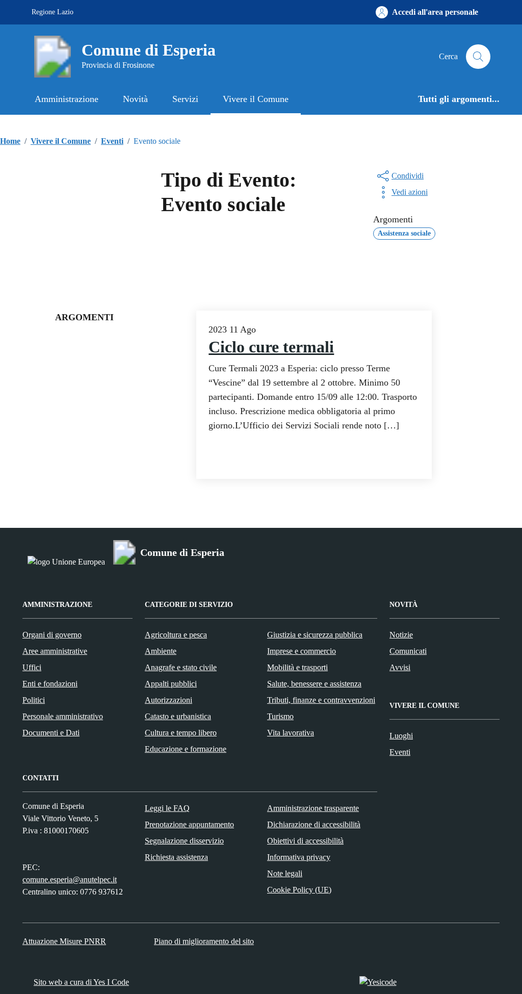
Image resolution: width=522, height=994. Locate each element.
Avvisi (399, 667)
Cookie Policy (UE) (299, 889)
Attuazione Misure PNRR (64, 941)
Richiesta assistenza (176, 857)
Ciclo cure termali (271, 347)
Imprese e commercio (301, 651)
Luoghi (401, 735)
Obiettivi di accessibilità (305, 840)
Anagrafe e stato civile (181, 667)
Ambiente (160, 651)
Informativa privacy (298, 857)
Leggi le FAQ (167, 808)
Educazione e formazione (185, 749)
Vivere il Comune (256, 99)
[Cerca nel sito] (478, 56)
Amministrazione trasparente (313, 808)
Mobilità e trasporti (297, 667)
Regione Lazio (52, 12)
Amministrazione (66, 99)
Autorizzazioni (168, 700)
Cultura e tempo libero (181, 732)
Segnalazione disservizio (184, 840)
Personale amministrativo (62, 716)
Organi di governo (52, 634)
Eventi (399, 752)
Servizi (185, 99)
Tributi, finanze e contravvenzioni (321, 700)
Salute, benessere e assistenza (314, 683)
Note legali (284, 873)
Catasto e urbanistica (178, 716)
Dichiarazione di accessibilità (313, 824)
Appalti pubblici (171, 683)
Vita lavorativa (290, 732)
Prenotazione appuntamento (189, 824)
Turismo (280, 716)
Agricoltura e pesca (176, 634)
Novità (135, 99)
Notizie (401, 634)
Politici (33, 700)
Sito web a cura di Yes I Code (81, 982)
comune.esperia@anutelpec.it (69, 879)
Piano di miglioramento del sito (204, 941)
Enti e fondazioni (49, 683)
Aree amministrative (54, 651)
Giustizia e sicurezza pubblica (314, 634)
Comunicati (408, 651)
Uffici (31, 667)
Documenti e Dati (51, 732)
